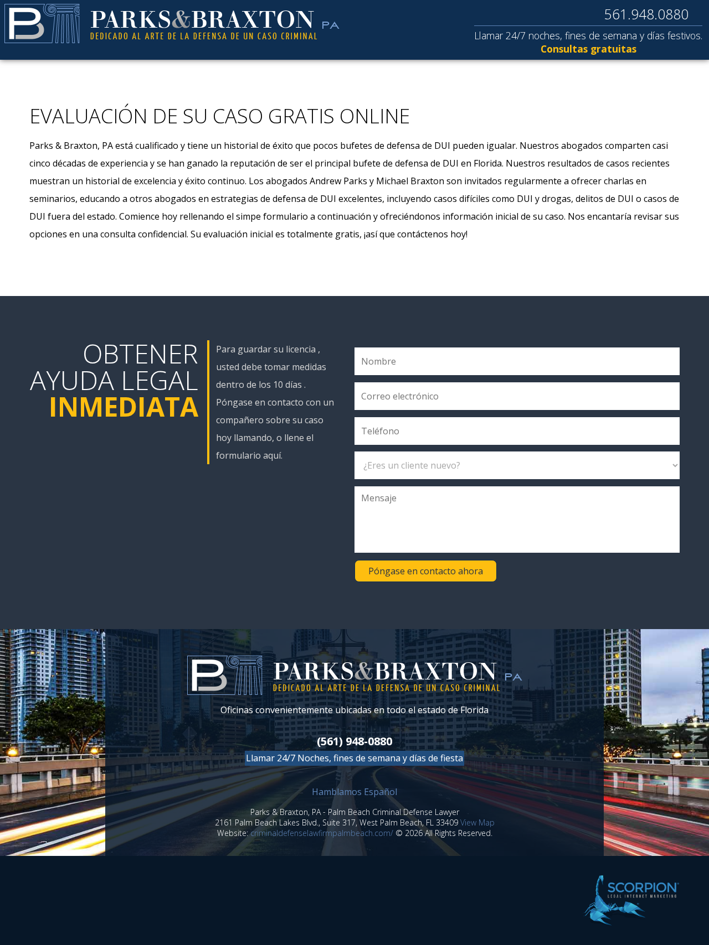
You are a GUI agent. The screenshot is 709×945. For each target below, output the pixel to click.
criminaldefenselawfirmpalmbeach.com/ (321, 833)
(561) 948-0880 (354, 741)
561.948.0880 (646, 13)
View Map (477, 822)
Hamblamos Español (354, 792)
